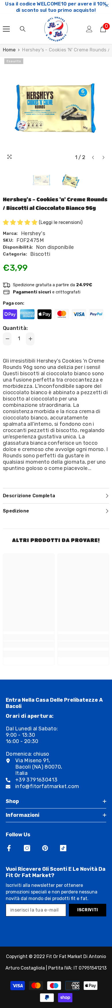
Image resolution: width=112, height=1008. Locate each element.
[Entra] (89, 29)
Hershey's (33, 233)
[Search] (22, 29)
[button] (93, 157)
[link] (28, 644)
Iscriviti (87, 910)
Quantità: (15, 328)
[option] (56, 110)
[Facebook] (9, 848)
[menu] (6, 29)
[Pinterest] (45, 848)
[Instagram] (27, 848)
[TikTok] (63, 848)
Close (107, 5)
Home (9, 50)
